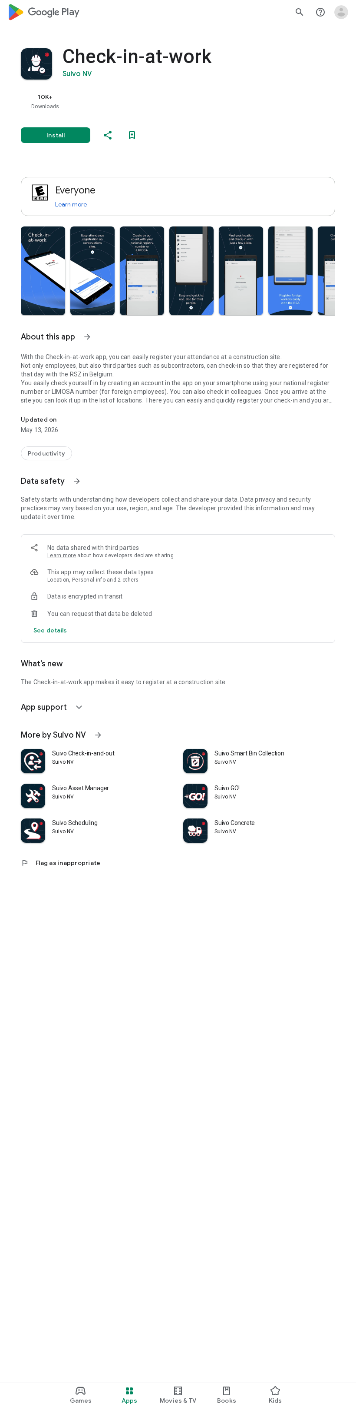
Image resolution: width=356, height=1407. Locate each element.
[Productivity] (46, 453)
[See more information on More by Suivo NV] (98, 735)
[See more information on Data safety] (76, 481)
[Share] (107, 135)
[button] (43, 270)
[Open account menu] (341, 12)
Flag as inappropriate (60, 863)
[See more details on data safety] (50, 630)
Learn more (71, 204)
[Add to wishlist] (132, 135)
